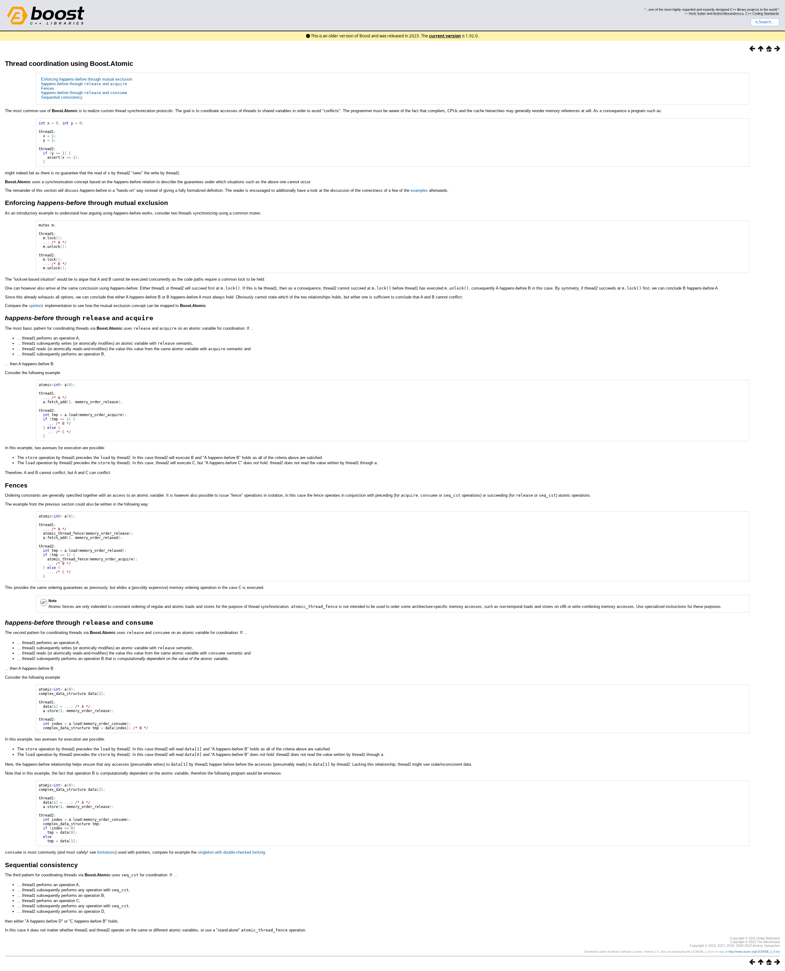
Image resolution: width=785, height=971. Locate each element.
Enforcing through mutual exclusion (86, 79)
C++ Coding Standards (762, 13)
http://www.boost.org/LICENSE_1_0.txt (754, 951)
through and (84, 84)
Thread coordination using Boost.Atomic (69, 63)
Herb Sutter (697, 13)
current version (445, 36)
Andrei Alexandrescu (728, 13)
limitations (106, 852)
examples (419, 190)
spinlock (36, 305)
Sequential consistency (61, 97)
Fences (47, 88)
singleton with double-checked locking (231, 852)
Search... (767, 22)
